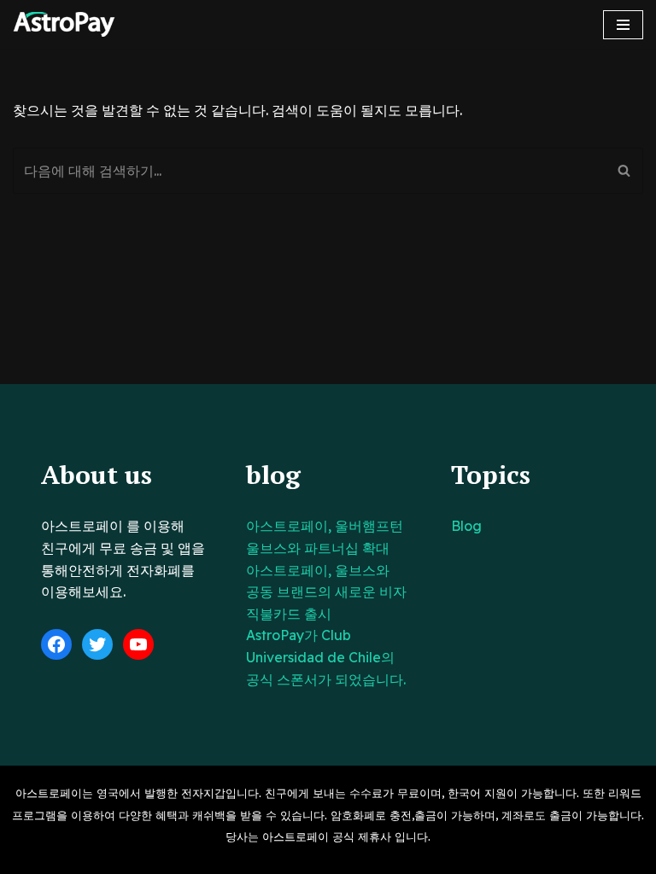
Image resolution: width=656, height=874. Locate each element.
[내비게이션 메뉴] (623, 24)
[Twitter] (97, 644)
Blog (466, 525)
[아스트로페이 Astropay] (64, 24)
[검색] (624, 171)
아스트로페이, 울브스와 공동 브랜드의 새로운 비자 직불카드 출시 (326, 592)
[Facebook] (56, 644)
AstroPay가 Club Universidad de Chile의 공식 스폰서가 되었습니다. (326, 656)
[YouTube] (138, 644)
